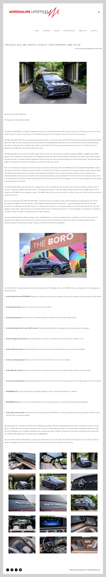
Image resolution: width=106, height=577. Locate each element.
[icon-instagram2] (20, 569)
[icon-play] (17, 569)
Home (37, 30)
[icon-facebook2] (8, 569)
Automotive (82, 48)
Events (96, 48)
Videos (56, 30)
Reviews (46, 30)
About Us (83, 30)
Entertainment (90, 48)
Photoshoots (69, 30)
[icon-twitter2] (12, 569)
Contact (94, 30)
